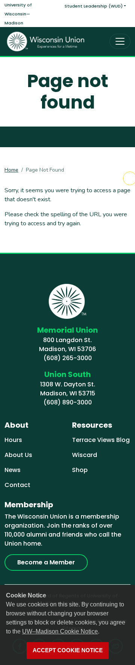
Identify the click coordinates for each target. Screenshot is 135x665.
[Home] (45, 41)
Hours (13, 440)
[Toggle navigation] (120, 41)
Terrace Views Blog (101, 440)
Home (11, 169)
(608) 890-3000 (68, 402)
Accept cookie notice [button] (68, 650)
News (12, 470)
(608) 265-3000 (68, 358)
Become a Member (46, 562)
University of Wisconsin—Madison (18, 14)
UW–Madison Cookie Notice (60, 631)
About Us (18, 455)
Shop (80, 470)
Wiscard (84, 455)
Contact (17, 485)
